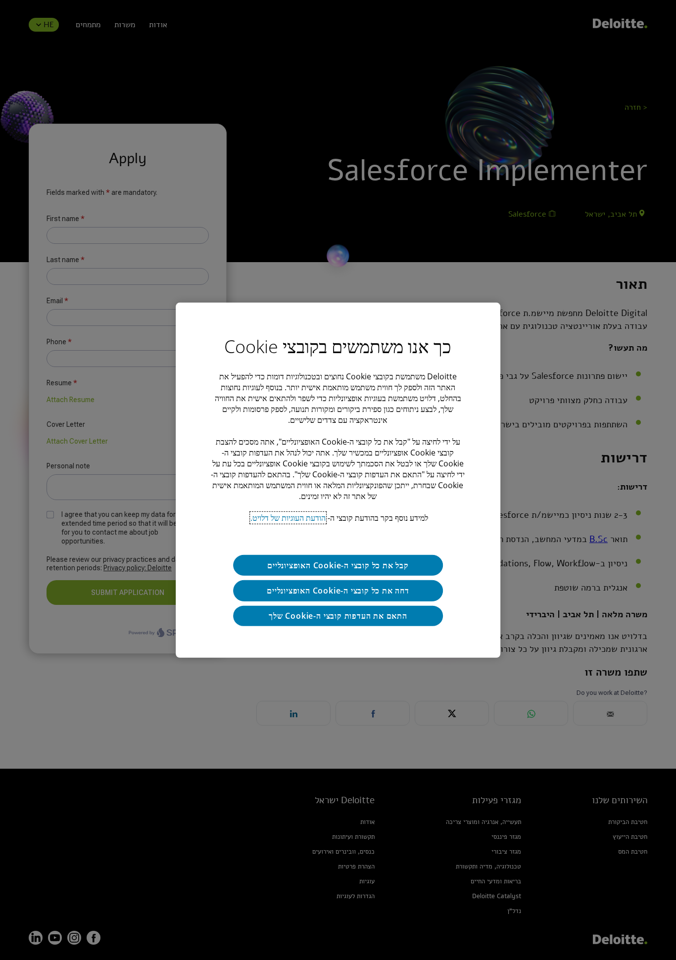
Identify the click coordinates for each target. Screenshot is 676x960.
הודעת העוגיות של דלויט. (288, 517)
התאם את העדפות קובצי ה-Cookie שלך (338, 615)
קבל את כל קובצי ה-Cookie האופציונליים (338, 564)
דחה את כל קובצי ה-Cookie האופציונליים (338, 590)
